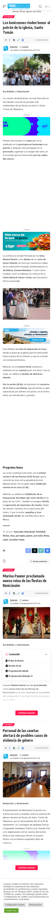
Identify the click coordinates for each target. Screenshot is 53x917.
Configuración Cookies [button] (14, 905)
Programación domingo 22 (21, 676)
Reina (46, 535)
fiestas (6, 535)
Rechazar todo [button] (35, 905)
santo (5, 539)
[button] (5, 7)
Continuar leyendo (26, 713)
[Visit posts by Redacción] (6, 49)
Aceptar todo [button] (11, 910)
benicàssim (29, 531)
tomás (21, 539)
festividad (40, 531)
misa (12, 535)
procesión (38, 535)
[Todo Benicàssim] (19, 7)
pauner (29, 535)
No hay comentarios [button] (40, 561)
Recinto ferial (14, 666)
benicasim (18, 531)
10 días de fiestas (16, 660)
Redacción (13, 47)
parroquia (20, 535)
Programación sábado (18, 671)
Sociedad (8, 17)
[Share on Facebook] (10, 40)
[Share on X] (14, 40)
